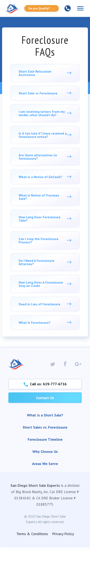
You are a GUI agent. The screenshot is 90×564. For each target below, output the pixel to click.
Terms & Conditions (32, 533)
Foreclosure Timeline (45, 439)
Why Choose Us (45, 451)
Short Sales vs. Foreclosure (45, 427)
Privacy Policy (63, 533)
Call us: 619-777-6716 (47, 384)
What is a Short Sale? (45, 415)
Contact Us (45, 397)
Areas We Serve (45, 463)
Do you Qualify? (41, 8)
